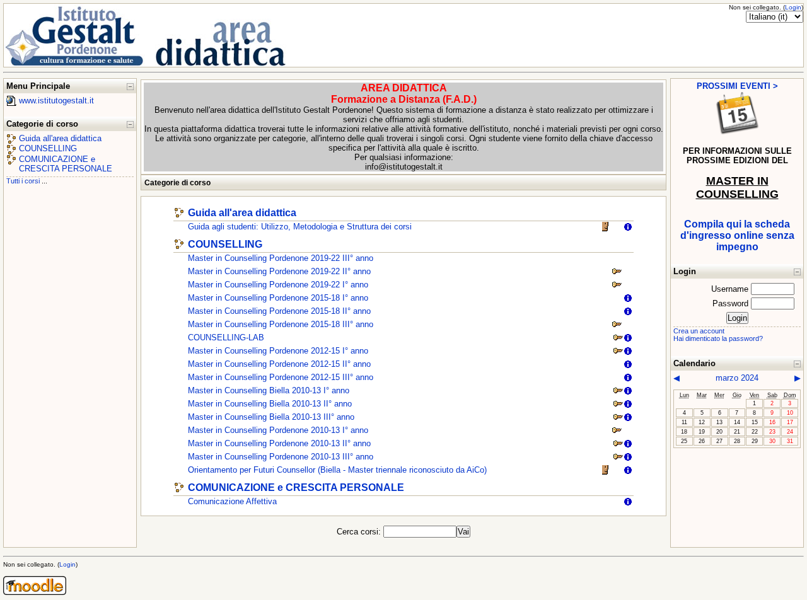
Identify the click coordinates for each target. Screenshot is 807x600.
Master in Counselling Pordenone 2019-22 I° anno (278, 284)
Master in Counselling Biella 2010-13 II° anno (270, 403)
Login (793, 7)
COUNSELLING (48, 148)
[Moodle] (34, 592)
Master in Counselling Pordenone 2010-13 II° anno (279, 443)
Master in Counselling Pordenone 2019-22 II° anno (279, 271)
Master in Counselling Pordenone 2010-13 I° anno (278, 430)
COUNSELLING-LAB (226, 337)
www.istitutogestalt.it (56, 100)
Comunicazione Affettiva (232, 501)
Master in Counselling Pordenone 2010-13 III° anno (280, 456)
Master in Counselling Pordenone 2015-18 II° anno (279, 311)
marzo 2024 (737, 378)
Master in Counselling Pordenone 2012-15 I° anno (278, 350)
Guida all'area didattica (60, 138)
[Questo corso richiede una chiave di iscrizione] (617, 274)
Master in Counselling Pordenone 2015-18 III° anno (280, 324)
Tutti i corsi (23, 181)
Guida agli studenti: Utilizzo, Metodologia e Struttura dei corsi (300, 226)
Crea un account (698, 331)
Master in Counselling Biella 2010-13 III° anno (271, 417)
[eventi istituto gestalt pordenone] (737, 133)
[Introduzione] (628, 229)
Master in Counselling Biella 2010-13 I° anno (268, 390)
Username (729, 289)
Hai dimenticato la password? (718, 338)
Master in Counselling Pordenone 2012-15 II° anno (279, 364)
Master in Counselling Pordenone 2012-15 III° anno (280, 377)
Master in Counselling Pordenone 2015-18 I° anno (278, 298)
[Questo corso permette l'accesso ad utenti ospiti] (606, 229)
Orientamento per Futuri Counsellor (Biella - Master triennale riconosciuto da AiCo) (337, 470)
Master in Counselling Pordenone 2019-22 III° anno (280, 258)
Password (730, 303)
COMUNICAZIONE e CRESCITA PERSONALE (65, 163)
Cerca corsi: (360, 531)
